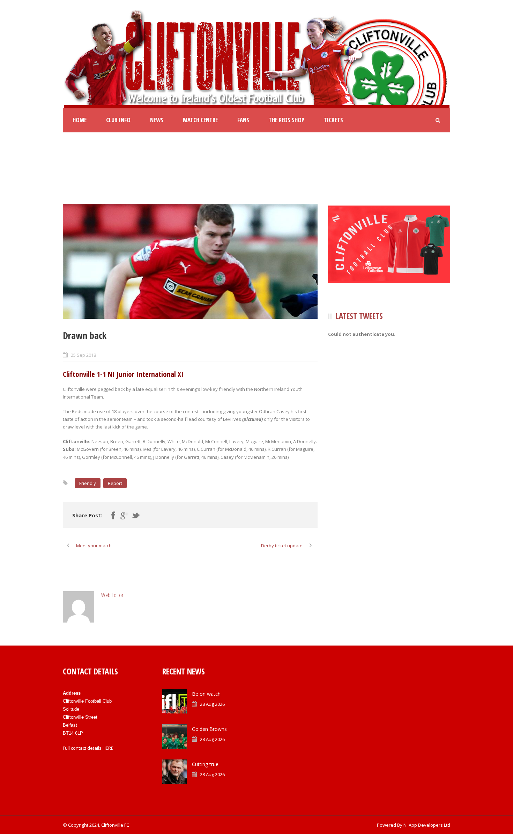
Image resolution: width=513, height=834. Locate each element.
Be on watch (206, 693)
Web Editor (112, 595)
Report (115, 483)
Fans (243, 120)
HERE (108, 748)
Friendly (87, 483)
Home (80, 120)
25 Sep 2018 (83, 355)
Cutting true (205, 764)
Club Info (118, 120)
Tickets (333, 120)
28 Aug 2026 (212, 704)
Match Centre (200, 120)
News (156, 120)
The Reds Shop (286, 120)
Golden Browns (209, 729)
